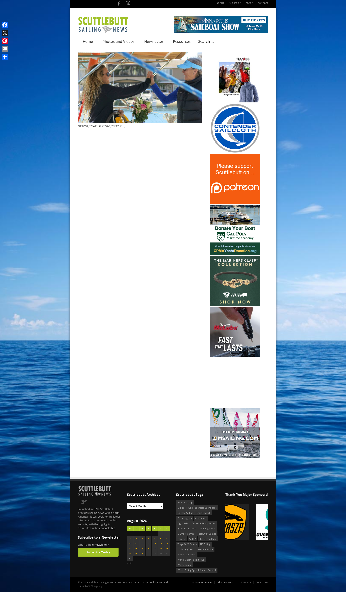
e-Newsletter (107, 528)
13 (148, 543)
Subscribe (235, 3)
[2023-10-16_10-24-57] (246, 522)
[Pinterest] (5, 41)
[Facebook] (5, 25)
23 (167, 548)
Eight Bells (183, 523)
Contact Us (262, 582)
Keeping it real (207, 528)
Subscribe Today (98, 552)
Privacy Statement (202, 582)
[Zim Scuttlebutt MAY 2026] (235, 457)
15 (161, 543)
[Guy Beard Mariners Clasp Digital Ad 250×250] (235, 305)
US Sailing (205, 544)
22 (161, 548)
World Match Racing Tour (191, 559)
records (182, 538)
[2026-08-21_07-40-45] (221, 32)
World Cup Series (187, 554)
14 (154, 543)
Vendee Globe (205, 549)
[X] (5, 33)
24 (130, 553)
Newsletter (153, 41)
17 (130, 548)
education (200, 518)
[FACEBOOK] (119, 4)
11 (136, 543)
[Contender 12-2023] (235, 152)
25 (136, 553)
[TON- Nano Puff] (235, 101)
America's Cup (185, 502)
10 (130, 543)
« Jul (129, 563)
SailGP (192, 538)
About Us (246, 582)
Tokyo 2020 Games (187, 544)
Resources (182, 41)
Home (88, 41)
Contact (263, 3)
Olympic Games (186, 533)
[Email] (5, 49)
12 (142, 543)
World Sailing (184, 564)
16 (167, 543)
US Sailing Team (186, 549)
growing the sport (187, 528)
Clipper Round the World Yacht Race (197, 507)
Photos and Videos (119, 41)
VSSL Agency (95, 586)
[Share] (5, 57)
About (220, 3)
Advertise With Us (227, 582)
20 (148, 548)
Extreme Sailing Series (203, 523)
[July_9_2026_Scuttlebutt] (235, 254)
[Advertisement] (235, 383)
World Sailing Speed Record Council (197, 570)
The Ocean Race (207, 538)
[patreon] (235, 203)
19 (142, 548)
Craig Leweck (203, 512)
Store (249, 3)
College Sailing (185, 512)
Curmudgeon (185, 518)
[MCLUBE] (235, 356)
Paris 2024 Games (207, 533)
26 (142, 553)
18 (136, 548)
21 (154, 548)
